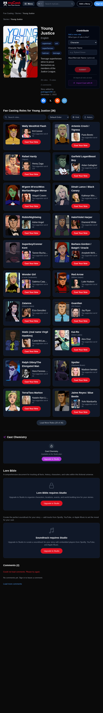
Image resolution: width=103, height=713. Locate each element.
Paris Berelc (87, 135)
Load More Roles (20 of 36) (51, 423)
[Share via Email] (64, 100)
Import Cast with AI (84, 83)
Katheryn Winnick (90, 195)
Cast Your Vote (31, 142)
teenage (56, 53)
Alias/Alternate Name (81, 58)
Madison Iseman (89, 369)
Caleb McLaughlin (40, 341)
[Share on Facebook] (43, 100)
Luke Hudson (88, 281)
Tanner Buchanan (40, 253)
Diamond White (89, 222)
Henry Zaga (37, 163)
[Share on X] (50, 100)
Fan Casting (8, 13)
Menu (30, 4)
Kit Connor (37, 131)
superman (46, 43)
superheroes (47, 48)
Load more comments (12, 584)
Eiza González (39, 310)
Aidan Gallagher (89, 165)
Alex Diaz (86, 339)
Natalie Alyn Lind (40, 398)
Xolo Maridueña (89, 401)
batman (45, 53)
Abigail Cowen (39, 195)
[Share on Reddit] (57, 100)
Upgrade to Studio (51, 459)
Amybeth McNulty (90, 253)
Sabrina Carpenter (40, 281)
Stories (18, 13)
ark (56, 43)
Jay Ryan (86, 310)
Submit (82, 70)
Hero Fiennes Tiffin (40, 371)
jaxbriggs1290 (47, 92)
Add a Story (84, 4)
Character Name (75, 48)
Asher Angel (38, 222)
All (39, 4)
